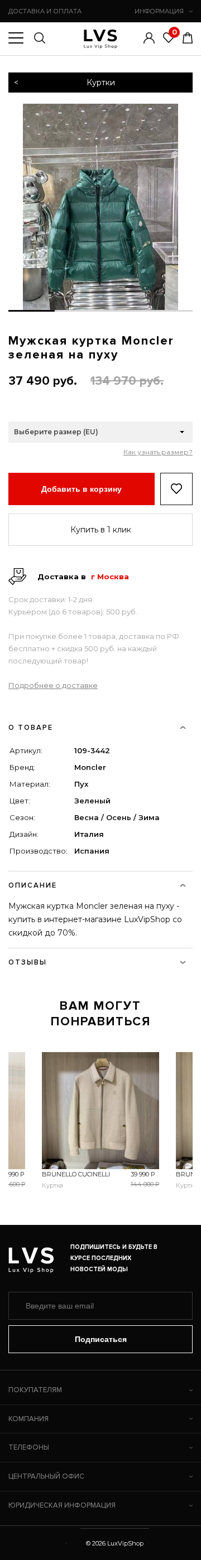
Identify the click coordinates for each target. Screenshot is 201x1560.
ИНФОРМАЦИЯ (159, 11)
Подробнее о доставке (53, 685)
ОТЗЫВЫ (27, 962)
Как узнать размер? (158, 452)
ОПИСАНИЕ (32, 885)
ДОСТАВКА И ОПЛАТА (45, 11)
